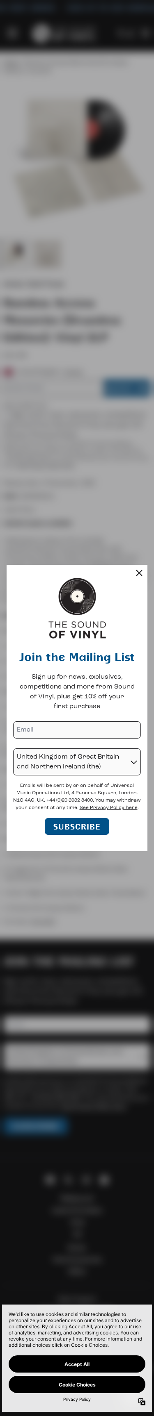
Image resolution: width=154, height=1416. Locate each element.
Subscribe (77, 826)
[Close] (139, 573)
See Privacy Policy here (109, 807)
